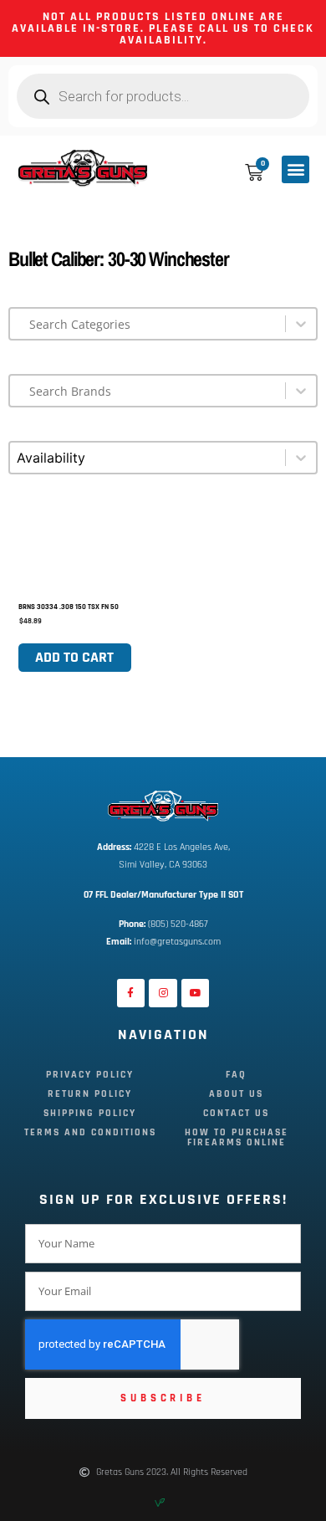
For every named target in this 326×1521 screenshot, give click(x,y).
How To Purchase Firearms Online (236, 1137)
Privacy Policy (90, 1074)
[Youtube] (195, 993)
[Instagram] (163, 993)
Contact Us (236, 1113)
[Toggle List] (301, 323)
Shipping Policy (89, 1113)
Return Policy (90, 1094)
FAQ (236, 1074)
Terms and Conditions (90, 1132)
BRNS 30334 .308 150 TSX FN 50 (68, 607)
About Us (236, 1094)
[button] (295, 169)
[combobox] (147, 323)
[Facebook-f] (131, 993)
